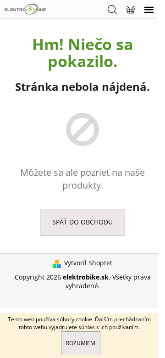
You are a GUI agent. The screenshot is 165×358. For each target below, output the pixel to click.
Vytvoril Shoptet (88, 262)
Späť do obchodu (82, 222)
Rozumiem (80, 343)
